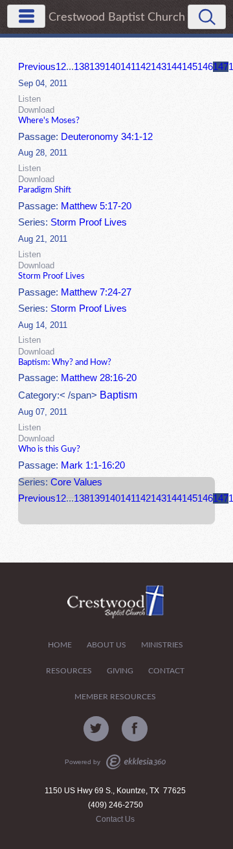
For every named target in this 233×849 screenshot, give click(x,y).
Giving (120, 671)
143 (158, 67)
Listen (29, 99)
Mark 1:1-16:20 (93, 465)
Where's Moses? (49, 120)
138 (81, 67)
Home (60, 645)
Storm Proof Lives (88, 222)
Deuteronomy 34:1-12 (107, 137)
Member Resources (115, 697)
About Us (106, 645)
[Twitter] (96, 729)
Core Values (76, 482)
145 (189, 67)
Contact (166, 671)
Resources (69, 671)
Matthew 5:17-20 (96, 206)
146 (205, 67)
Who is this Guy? (49, 449)
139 (97, 67)
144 (174, 67)
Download (36, 110)
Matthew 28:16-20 (99, 378)
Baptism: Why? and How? (64, 362)
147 (220, 67)
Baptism (118, 395)
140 (112, 67)
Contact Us (115, 819)
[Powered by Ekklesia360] (136, 761)
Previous (37, 67)
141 (127, 67)
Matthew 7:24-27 (96, 292)
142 (143, 67)
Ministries (162, 645)
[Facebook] (135, 729)
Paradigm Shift (44, 189)
